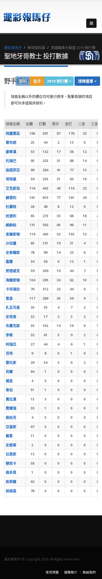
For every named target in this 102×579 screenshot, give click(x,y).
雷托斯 (11, 362)
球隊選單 (86, 81)
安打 (68, 123)
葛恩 (9, 298)
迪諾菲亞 (13, 169)
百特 (9, 353)
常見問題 (52, 572)
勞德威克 (13, 270)
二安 (81, 123)
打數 (42, 123)
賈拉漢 (11, 399)
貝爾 (9, 371)
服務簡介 (70, 572)
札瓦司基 (13, 307)
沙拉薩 (11, 243)
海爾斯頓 (13, 279)
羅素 (9, 435)
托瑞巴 (11, 160)
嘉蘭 (9, 261)
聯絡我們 (89, 572)
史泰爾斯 (13, 252)
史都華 (11, 444)
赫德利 (11, 197)
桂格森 (11, 490)
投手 (37, 81)
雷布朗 (11, 142)
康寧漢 (11, 151)
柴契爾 (11, 481)
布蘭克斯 (13, 325)
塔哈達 (11, 178)
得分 (55, 123)
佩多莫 (11, 472)
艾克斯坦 (13, 188)
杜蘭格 (11, 206)
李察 (9, 334)
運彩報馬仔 (13, 47)
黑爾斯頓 (13, 234)
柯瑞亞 (11, 344)
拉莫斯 (11, 453)
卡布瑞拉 (13, 288)
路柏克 (11, 417)
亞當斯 (11, 426)
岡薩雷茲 (13, 133)
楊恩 (9, 380)
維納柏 (11, 224)
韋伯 (9, 389)
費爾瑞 (11, 408)
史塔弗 (11, 316)
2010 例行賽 (58, 81)
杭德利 (11, 215)
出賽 (29, 123)
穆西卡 (11, 463)
